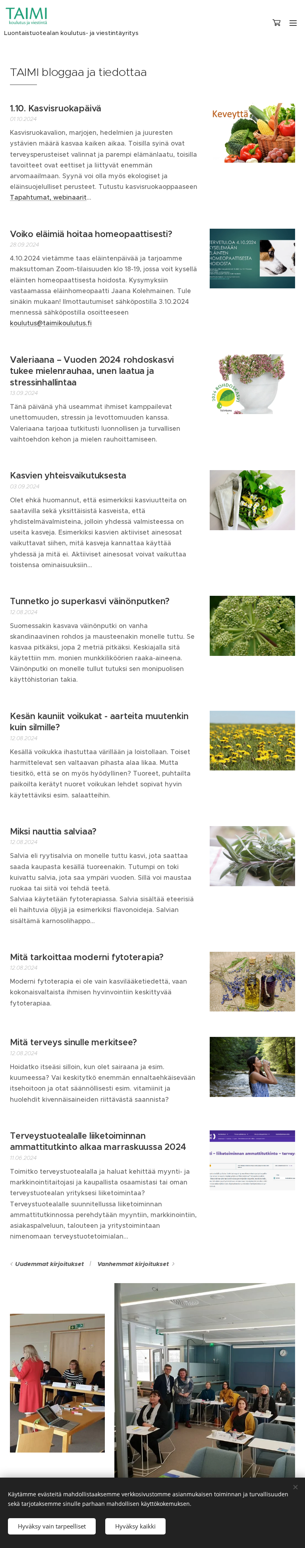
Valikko (293, 23)
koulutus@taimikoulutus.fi (51, 323)
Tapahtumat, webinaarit (48, 197)
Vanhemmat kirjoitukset (133, 1264)
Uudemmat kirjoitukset (49, 1264)
